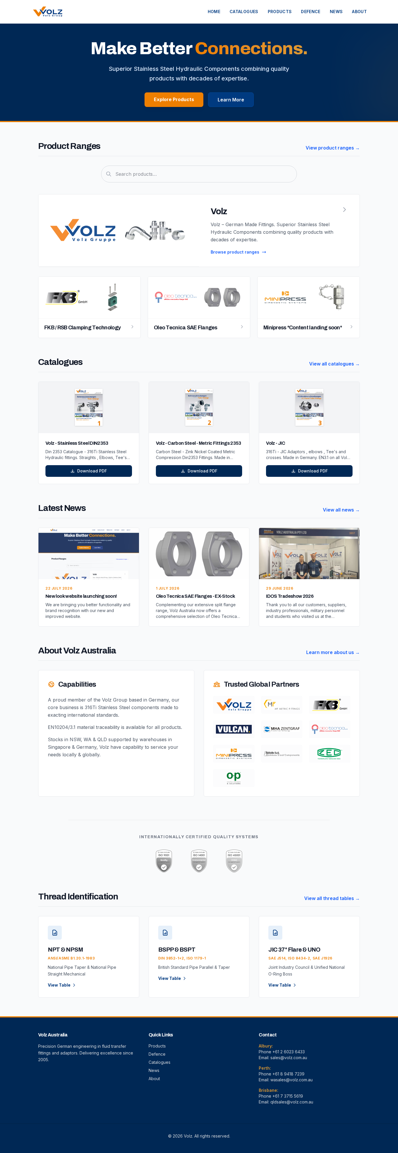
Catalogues (159, 1062)
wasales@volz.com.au (291, 1079)
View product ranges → (333, 148)
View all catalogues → (334, 364)
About (154, 1078)
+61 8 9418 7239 (288, 1073)
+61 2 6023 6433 (288, 1051)
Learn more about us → (333, 652)
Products (157, 1045)
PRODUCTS (280, 11)
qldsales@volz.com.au (291, 1101)
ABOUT (359, 11)
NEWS (336, 11)
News (154, 1070)
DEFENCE (310, 11)
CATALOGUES (244, 11)
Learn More (231, 100)
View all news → (341, 510)
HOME (214, 11)
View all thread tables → (332, 898)
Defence (157, 1054)
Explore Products (174, 99)
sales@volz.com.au (288, 1057)
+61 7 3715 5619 (287, 1096)
